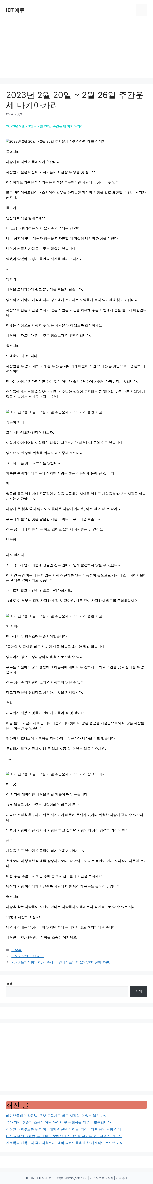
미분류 (16, 950)
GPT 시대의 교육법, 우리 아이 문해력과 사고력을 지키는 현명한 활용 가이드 (64, 1136)
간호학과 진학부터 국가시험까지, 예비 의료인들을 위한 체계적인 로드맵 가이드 (66, 1143)
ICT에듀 (15, 10)
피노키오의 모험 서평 (27, 956)
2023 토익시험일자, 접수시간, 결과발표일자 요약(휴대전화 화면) (60, 962)
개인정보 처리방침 (101, 1178)
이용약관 (121, 1178)
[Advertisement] (76, 50)
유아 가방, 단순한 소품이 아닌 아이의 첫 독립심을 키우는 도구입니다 (58, 1122)
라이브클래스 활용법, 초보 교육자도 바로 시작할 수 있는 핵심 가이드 (58, 1116)
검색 (9, 984)
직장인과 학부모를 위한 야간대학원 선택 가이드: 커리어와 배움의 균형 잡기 (63, 1129)
